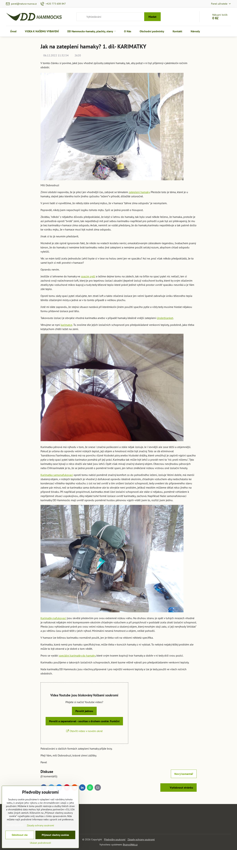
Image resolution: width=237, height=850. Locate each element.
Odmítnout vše (20, 834)
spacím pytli (88, 276)
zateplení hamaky (139, 192)
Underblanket (165, 318)
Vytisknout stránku (181, 787)
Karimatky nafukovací (53, 618)
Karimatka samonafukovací (57, 475)
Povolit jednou (84, 711)
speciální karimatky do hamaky (77, 655)
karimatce (66, 325)
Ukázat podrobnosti (40, 842)
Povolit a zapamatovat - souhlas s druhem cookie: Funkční (84, 721)
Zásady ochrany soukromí (141, 839)
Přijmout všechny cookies (55, 834)
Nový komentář (183, 774)
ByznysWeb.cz (130, 844)
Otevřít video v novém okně (86, 731)
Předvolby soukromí (114, 839)
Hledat (152, 16)
